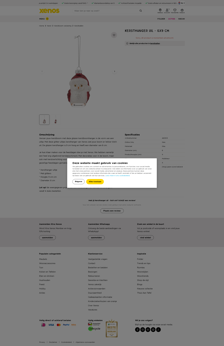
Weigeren (78, 181)
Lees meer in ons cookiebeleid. (117, 175)
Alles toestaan (95, 181)
